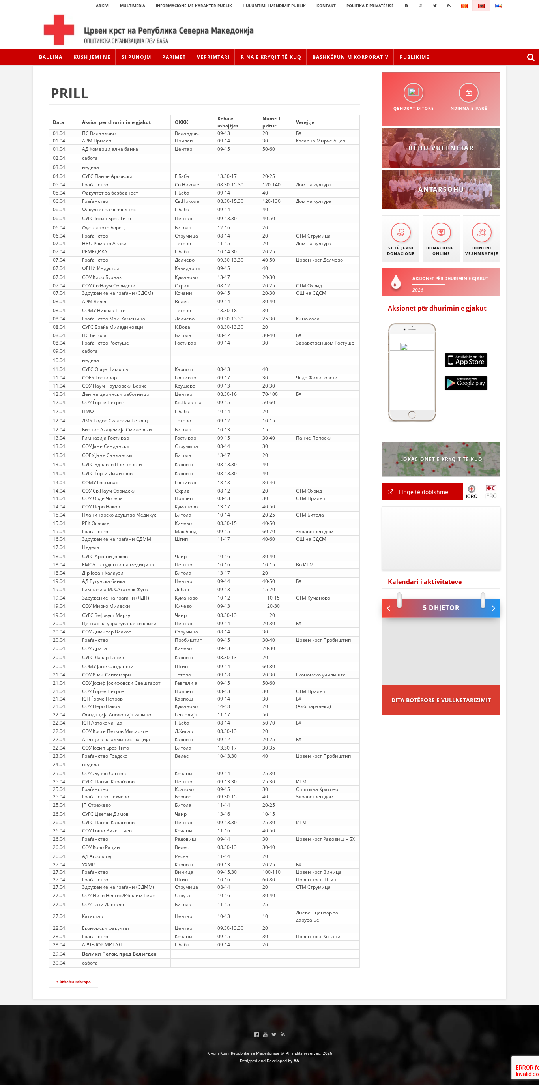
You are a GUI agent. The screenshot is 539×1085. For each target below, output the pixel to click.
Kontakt (326, 5)
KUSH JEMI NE (91, 57)
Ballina (50, 57)
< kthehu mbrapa (73, 981)
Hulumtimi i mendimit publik (274, 5)
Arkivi (102, 5)
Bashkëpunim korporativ (351, 57)
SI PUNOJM (136, 57)
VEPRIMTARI (213, 57)
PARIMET (174, 57)
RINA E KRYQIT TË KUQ (271, 57)
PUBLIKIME (414, 57)
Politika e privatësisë (370, 5)
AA (296, 1060)
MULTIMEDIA (132, 5)
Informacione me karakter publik (194, 5)
